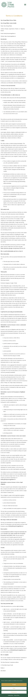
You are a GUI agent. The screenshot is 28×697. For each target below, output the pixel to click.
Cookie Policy (10, 695)
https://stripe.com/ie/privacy (16, 382)
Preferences (14, 692)
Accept (14, 684)
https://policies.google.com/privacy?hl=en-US (13, 248)
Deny (14, 688)
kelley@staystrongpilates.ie (9, 33)
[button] (25, 4)
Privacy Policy (16, 695)
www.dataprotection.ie (19, 78)
